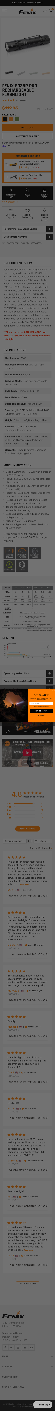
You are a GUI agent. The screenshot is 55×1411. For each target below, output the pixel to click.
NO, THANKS (41, 715)
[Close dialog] (53, 690)
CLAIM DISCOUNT (41, 711)
